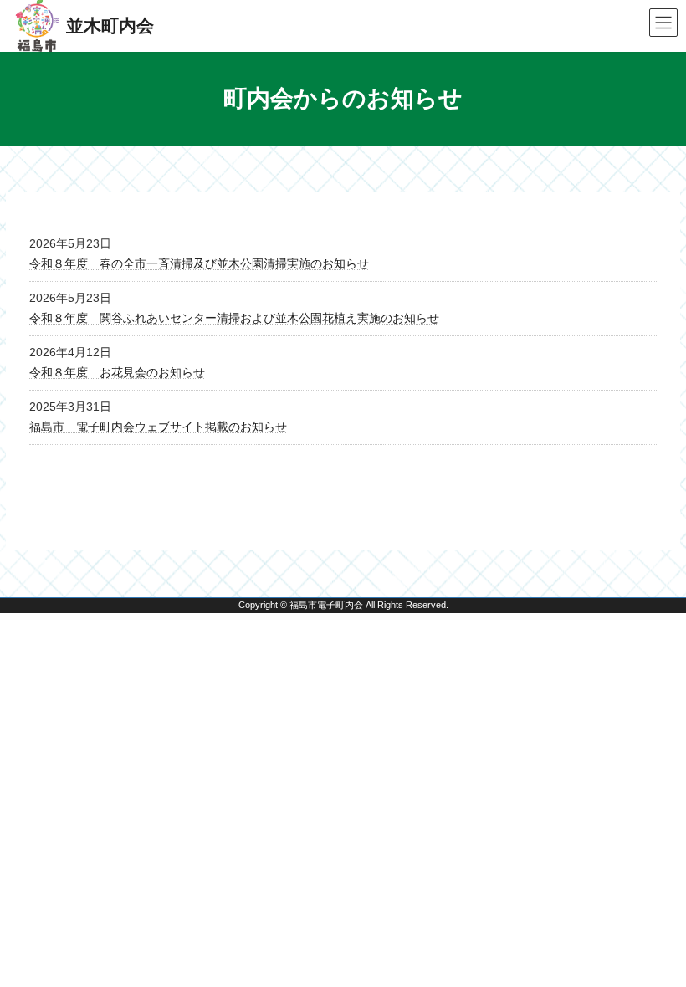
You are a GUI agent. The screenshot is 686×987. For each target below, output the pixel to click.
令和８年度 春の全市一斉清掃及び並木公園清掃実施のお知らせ (199, 263)
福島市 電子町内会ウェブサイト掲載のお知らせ (158, 426)
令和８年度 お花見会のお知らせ (117, 372)
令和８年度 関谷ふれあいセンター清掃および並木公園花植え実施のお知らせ (234, 318)
